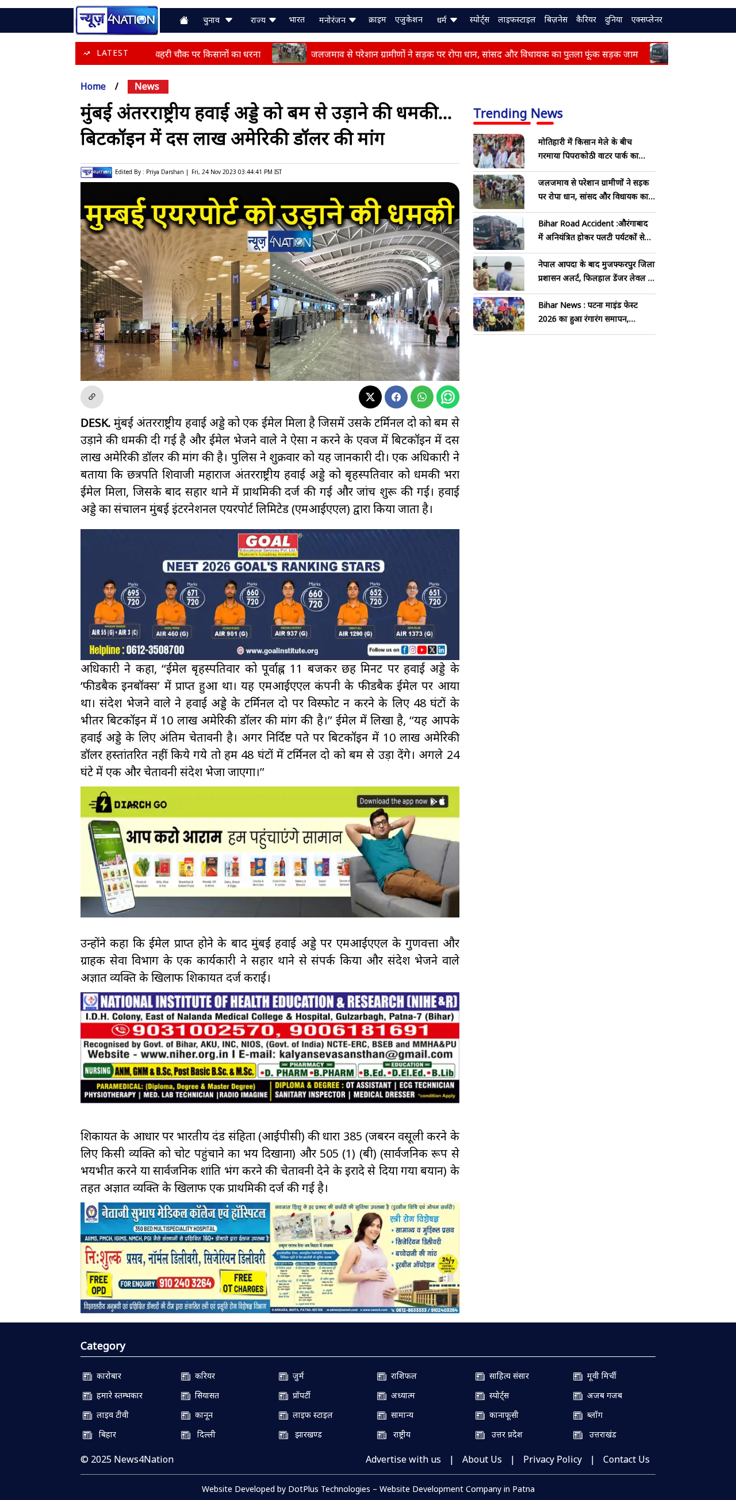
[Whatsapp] (422, 396)
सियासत (204, 1395)
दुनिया (614, 19)
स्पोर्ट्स (479, 19)
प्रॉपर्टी (299, 1395)
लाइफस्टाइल (517, 19)
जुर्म (296, 1375)
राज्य (259, 19)
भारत (297, 19)
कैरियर (586, 19)
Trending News (518, 112)
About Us (482, 1459)
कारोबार (106, 1375)
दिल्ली (203, 1434)
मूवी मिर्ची (599, 1375)
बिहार (104, 1434)
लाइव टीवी (110, 1414)
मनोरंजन (333, 19)
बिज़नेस (556, 19)
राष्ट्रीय (398, 1434)
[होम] (117, 19)
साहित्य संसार (507, 1375)
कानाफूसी (502, 1414)
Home (93, 86)
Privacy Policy (552, 1459)
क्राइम (377, 19)
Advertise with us (403, 1459)
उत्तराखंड (599, 1434)
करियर (202, 1375)
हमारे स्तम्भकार (117, 1395)
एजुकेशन (409, 19)
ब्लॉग (592, 1414)
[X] (370, 396)
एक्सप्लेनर (646, 19)
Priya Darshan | (167, 172)
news (147, 86)
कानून (201, 1414)
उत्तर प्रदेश (504, 1434)
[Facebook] (396, 396)
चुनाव (213, 19)
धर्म (443, 19)
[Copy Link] (91, 396)
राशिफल (401, 1375)
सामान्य (399, 1414)
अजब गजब (602, 1395)
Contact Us (626, 1459)
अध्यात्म (400, 1395)
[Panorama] (269, 1047)
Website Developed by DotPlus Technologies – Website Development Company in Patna (368, 1488)
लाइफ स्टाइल (310, 1414)
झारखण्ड (305, 1434)
